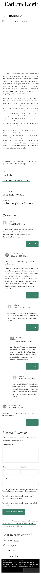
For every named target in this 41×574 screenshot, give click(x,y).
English (16, 540)
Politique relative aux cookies (25, 566)
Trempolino (6, 86)
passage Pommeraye (10, 91)
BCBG (7, 164)
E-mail (23, 467)
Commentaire (7, 444)
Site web (5, 479)
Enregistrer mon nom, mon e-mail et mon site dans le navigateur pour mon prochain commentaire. (21, 490)
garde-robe (13, 164)
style (24, 164)
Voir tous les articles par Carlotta (16, 180)
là (26, 261)
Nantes (20, 164)
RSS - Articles (11, 551)
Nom (4, 467)
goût (7, 118)
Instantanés (32, 161)
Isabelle (11, 221)
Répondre (32, 244)
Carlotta (7, 161)
